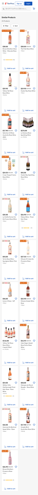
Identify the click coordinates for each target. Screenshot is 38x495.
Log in (28, 3)
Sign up (19, 3)
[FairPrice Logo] (9, 3)
